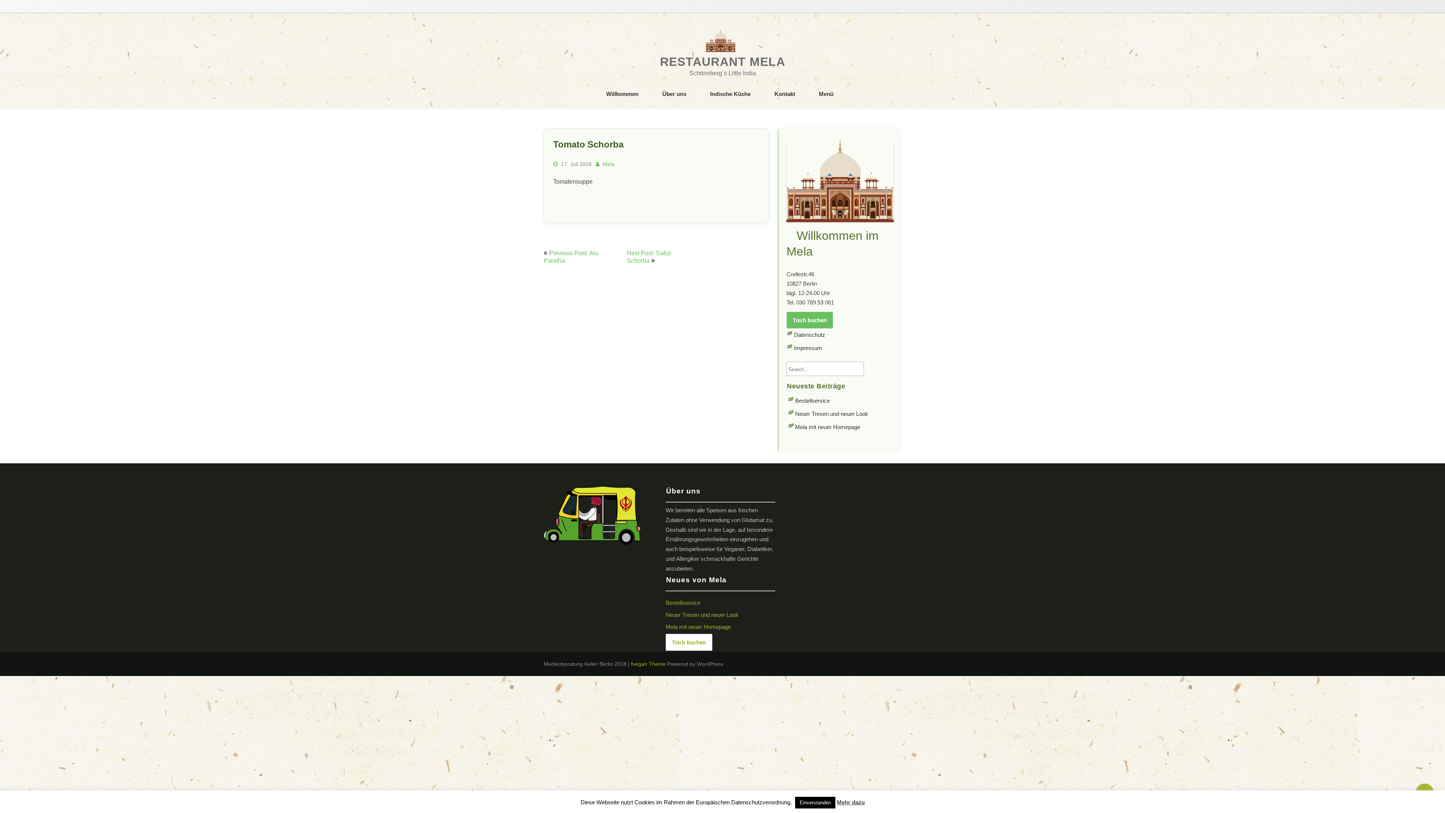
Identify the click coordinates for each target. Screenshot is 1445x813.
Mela (609, 163)
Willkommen (622, 93)
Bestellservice (812, 400)
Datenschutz (809, 334)
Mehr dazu (851, 802)
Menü (826, 93)
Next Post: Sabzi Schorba (649, 256)
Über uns (674, 93)
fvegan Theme (649, 664)
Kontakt (784, 93)
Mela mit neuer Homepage (827, 427)
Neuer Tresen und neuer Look (831, 413)
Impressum (808, 348)
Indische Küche (730, 93)
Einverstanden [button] (815, 802)
